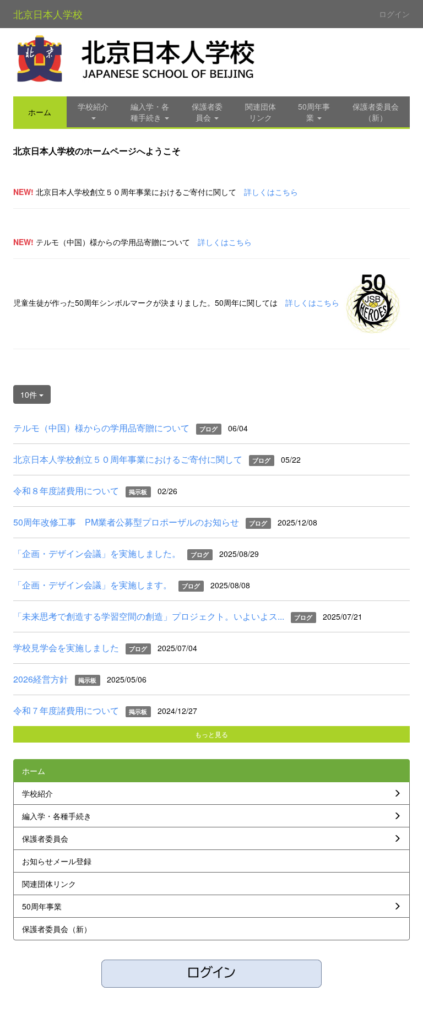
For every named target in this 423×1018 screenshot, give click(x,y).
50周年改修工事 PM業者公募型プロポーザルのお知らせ (126, 522)
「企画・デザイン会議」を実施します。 (92, 584)
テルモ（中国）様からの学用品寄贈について (101, 427)
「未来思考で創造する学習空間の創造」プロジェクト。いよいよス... (148, 616)
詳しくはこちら (271, 191)
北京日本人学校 (48, 14)
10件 (29, 394)
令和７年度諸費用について (66, 710)
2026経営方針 (40, 679)
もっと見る (211, 734)
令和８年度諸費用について (66, 490)
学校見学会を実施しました (66, 647)
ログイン (394, 13)
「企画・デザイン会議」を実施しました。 (97, 553)
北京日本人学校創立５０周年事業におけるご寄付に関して (127, 459)
